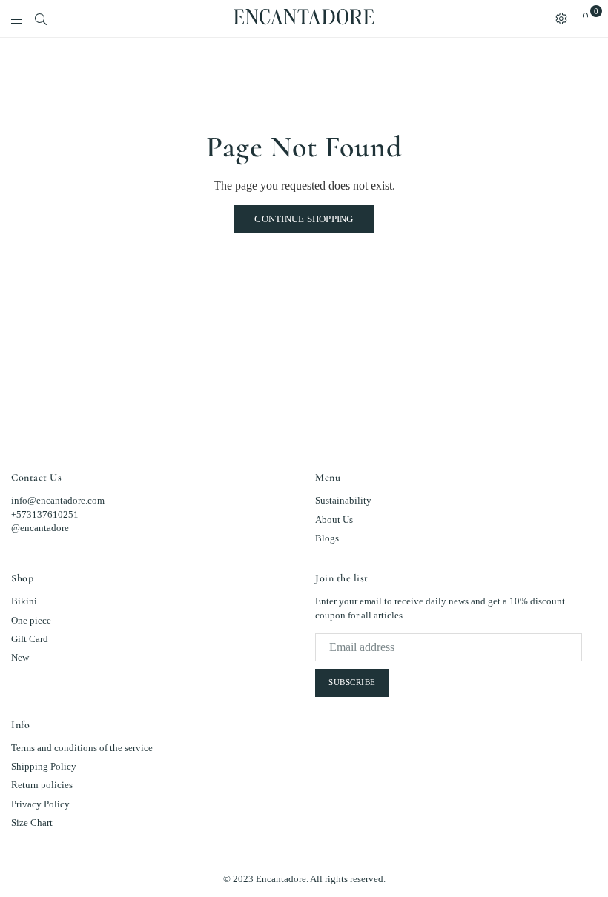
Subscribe (352, 682)
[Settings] (561, 18)
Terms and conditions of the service (82, 747)
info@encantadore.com (58, 500)
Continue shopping (303, 218)
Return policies (42, 784)
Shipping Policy (43, 766)
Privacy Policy (40, 804)
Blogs (327, 538)
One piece (31, 620)
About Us (334, 519)
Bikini (24, 601)
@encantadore (40, 527)
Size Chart (32, 822)
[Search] (40, 18)
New (20, 657)
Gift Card (29, 638)
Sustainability (343, 500)
